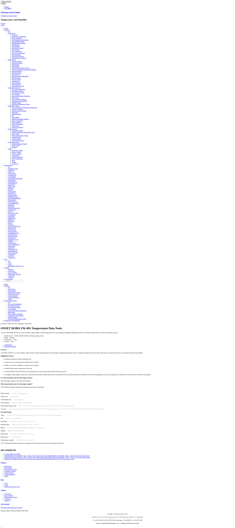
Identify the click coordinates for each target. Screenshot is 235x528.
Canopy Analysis (17, 61)
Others (10, 149)
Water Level (15, 126)
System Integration (13, 142)
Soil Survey (15, 163)
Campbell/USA (12, 182)
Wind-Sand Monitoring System (21, 104)
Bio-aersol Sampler (17, 150)
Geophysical (15, 155)
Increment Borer (16, 73)
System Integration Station (19, 144)
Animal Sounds (16, 139)
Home (6, 28)
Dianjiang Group (13, 168)
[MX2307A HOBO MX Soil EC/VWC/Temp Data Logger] (22, 459)
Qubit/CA (11, 225)
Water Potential (16, 84)
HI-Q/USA (11, 206)
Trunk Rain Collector (18, 86)
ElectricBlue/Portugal (14, 198)
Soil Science (11, 33)
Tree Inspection (16, 83)
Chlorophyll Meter (17, 63)
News (9, 262)
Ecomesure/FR (12, 195)
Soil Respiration (16, 55)
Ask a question (12, 272)
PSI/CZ (10, 223)
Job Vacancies (8, 279)
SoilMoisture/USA (13, 233)
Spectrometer (15, 81)
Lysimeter (14, 35)
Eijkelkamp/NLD (13, 196)
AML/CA (11, 172)
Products (6, 30)
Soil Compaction (16, 38)
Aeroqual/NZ (12, 177)
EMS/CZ (10, 188)
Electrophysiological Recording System (23, 132)
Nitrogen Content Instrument (20, 76)
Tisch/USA (11, 248)
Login (2, 25)
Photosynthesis (16, 78)
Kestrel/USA (12, 210)
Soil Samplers (16, 46)
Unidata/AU (11, 254)
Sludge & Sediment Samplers (20, 119)
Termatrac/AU (12, 243)
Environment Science (14, 88)
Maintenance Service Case (15, 266)
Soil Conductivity (17, 51)
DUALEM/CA (12, 183)
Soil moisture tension (18, 56)
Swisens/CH (11, 238)
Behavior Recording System (20, 135)
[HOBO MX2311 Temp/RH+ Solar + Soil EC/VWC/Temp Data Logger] (26, 456)
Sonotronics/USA (13, 239)
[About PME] (8, 454)
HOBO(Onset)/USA (14, 208)
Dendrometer (15, 64)
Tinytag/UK (11, 246)
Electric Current (16, 152)
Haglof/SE (11, 205)
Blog (5, 259)
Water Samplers (16, 122)
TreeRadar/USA (13, 249)
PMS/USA (11, 221)
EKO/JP (10, 190)
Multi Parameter (16, 114)
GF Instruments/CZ (13, 203)
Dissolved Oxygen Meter (19, 111)
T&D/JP (10, 241)
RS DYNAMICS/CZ (14, 226)
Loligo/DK (11, 216)
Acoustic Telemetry (17, 109)
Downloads (11, 271)
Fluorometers (15, 66)
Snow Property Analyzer (19, 99)
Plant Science (12, 60)
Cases (9, 264)
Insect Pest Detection (18, 140)
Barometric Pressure (17, 91)
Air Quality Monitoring (18, 89)
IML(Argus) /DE (13, 213)
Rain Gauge (15, 97)
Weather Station (16, 102)
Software (14, 147)
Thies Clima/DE (13, 253)
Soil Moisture (16, 45)
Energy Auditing (16, 154)
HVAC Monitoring (17, 159)
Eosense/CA (11, 193)
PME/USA (11, 220)
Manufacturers (8, 165)
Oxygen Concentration (18, 53)
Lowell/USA (12, 215)
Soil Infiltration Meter (18, 41)
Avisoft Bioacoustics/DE (15, 178)
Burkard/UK (11, 180)
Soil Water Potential (17, 48)
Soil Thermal (15, 50)
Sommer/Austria (13, 236)
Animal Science (12, 129)
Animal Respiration (17, 130)
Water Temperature (17, 124)
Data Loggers (16, 145)
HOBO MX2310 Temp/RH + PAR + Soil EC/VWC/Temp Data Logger (69, 457)
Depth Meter (15, 117)
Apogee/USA (12, 173)
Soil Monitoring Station (18, 43)
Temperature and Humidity (19, 101)
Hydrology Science (13, 106)
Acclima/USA (12, 175)
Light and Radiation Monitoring (21, 96)
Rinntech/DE (12, 228)
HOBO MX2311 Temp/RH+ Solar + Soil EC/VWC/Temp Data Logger (69, 456)
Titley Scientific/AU (14, 244)
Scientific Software (17, 157)
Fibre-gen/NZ (12, 200)
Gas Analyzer (16, 94)
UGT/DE (11, 256)
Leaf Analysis (16, 74)
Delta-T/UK (11, 187)
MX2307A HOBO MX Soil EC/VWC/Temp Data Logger (57, 459)
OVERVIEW (8, 345)
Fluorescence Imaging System (20, 68)
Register (3, 23)
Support (6, 267)
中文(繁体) (7, 8)
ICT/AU (10, 211)
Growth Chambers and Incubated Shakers (24, 69)
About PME (16, 454)
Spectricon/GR (12, 231)
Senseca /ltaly (12, 229)
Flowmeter (15, 112)
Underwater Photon (17, 127)
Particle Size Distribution (19, 36)
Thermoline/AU (12, 251)
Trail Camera (15, 134)
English (3, 3)
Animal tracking (16, 137)
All (9, 31)
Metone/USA (12, 218)
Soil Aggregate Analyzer (19, 58)
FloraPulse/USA (13, 201)
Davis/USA (11, 185)
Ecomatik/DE (12, 192)
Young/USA (11, 258)
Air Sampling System (18, 93)
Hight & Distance (17, 71)
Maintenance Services (14, 274)
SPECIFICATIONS (10, 346)
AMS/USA (11, 170)
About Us (11, 277)
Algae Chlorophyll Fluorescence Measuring (24, 107)
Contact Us (11, 276)
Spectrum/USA (12, 234)
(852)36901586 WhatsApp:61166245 (11, 507)
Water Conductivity (17, 121)
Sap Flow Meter (16, 79)
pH (13, 116)
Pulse (13, 160)
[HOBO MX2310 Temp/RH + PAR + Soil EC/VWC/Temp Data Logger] (26, 457)
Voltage (14, 162)
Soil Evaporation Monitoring (20, 40)
